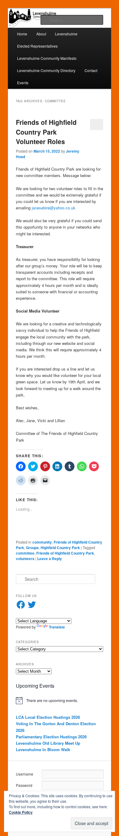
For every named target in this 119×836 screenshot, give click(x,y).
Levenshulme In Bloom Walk (43, 749)
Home (22, 33)
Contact (91, 70)
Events (22, 82)
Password (24, 785)
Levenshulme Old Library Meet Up (48, 743)
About (41, 33)
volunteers (25, 558)
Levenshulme (66, 33)
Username (24, 773)
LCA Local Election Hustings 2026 (48, 717)
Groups (32, 547)
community (42, 542)
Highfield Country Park (60, 547)
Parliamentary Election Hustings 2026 (51, 737)
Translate (57, 627)
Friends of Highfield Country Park (65, 553)
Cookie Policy (21, 812)
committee (25, 553)
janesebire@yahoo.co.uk (53, 208)
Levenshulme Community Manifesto (47, 58)
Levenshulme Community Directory (46, 70)
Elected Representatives (37, 46)
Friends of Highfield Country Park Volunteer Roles (46, 132)
